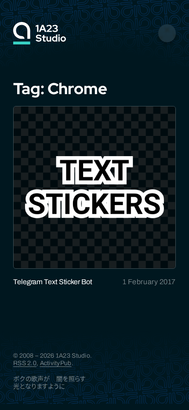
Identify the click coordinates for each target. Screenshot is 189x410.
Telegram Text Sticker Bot (52, 282)
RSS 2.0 (24, 363)
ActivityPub (56, 363)
